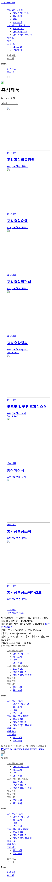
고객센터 (11, 684)
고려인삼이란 (20, 672)
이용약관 (11, 609)
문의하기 (17, 690)
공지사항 (17, 687)
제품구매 (11, 681)
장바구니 (23, 166)
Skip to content (8, 2)
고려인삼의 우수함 (22, 675)
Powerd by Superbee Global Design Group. (22, 749)
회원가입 (11, 55)
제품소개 (11, 678)
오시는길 (17, 662)
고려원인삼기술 (21, 653)
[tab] (26, 755)
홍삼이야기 (18, 669)
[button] (26, 63)
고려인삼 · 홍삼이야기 (18, 665)
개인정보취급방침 (16, 612)
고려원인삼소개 (15, 650)
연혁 (15, 659)
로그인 (10, 58)
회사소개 (17, 656)
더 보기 (22, 413)
